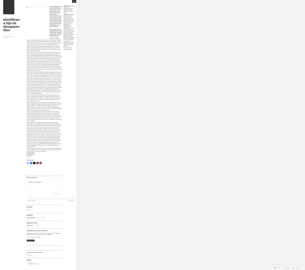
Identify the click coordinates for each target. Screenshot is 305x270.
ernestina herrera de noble (69, 29)
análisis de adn (67, 15)
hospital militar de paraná (69, 34)
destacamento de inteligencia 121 (67, 27)
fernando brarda (67, 30)
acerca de (31, 262)
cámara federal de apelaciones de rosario (69, 20)
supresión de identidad (68, 45)
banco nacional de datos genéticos (68, 17)
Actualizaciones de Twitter (34, 252)
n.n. (64, 41)
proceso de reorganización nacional (69, 41)
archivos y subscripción (34, 263)
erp (72, 29)
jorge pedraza (67, 35)
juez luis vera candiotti (68, 38)
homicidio (70, 33)
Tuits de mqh (29, 255)
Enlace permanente (68, 47)
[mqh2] (8, 7)
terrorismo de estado (69, 12)
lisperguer (11, 36)
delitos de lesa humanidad (67, 8)
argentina (72, 6)
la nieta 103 (72, 200)
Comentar (56, 193)
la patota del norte (31, 200)
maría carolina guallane (69, 39)
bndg (69, 18)
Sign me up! (30, 241)
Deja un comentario (68, 49)
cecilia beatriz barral (68, 21)
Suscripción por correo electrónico (37, 230)
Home (74, 1)
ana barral (71, 14)
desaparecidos (67, 24)
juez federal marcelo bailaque (69, 36)
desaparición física (68, 25)
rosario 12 (29, 155)
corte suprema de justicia (69, 22)
